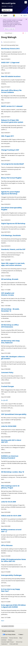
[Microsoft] (14, 15)
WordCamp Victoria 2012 (10, 49)
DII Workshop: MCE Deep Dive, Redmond (10, 342)
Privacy (9, 640)
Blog (20, 638)
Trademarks (4, 644)
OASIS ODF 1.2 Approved (10, 62)
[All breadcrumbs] (2, 33)
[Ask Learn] (23, 33)
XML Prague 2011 (7, 136)
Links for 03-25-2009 (8, 502)
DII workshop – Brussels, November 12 (10, 310)
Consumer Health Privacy (7, 642)
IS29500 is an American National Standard (9, 457)
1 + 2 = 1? (4, 400)
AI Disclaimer (4, 638)
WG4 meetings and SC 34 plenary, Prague (10, 487)
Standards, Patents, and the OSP (13, 249)
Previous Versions (13, 638)
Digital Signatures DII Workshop (13, 223)
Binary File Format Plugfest (11, 178)
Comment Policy (7, 372)
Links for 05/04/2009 (8, 426)
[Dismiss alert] (26, 2)
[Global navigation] (1, 15)
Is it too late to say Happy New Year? (10, 590)
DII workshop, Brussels (9, 279)
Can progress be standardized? (12, 164)
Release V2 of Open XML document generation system (12, 121)
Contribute (3, 640)
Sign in (25, 15)
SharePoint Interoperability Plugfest (11, 209)
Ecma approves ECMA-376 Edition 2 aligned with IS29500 (13, 606)
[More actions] (25, 33)
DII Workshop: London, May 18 (12, 472)
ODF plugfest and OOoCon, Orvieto (7, 294)
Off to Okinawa (7, 545)
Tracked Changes (7, 386)
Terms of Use (19, 642)
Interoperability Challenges (11, 575)
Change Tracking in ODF (10, 150)
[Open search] (21, 15)
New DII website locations (10, 76)
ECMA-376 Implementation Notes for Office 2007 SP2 (13, 560)
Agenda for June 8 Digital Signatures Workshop (10, 193)
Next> (2, 620)
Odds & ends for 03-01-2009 (11, 516)
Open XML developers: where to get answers (13, 357)
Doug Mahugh (8, 33)
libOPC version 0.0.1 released (11, 106)
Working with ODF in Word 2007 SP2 (11, 441)
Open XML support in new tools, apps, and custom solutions (13, 264)
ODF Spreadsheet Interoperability (13, 414)
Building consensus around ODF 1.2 (11, 530)
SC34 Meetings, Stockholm (11, 235)
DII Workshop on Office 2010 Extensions (10, 326)
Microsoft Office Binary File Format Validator (11, 91)
